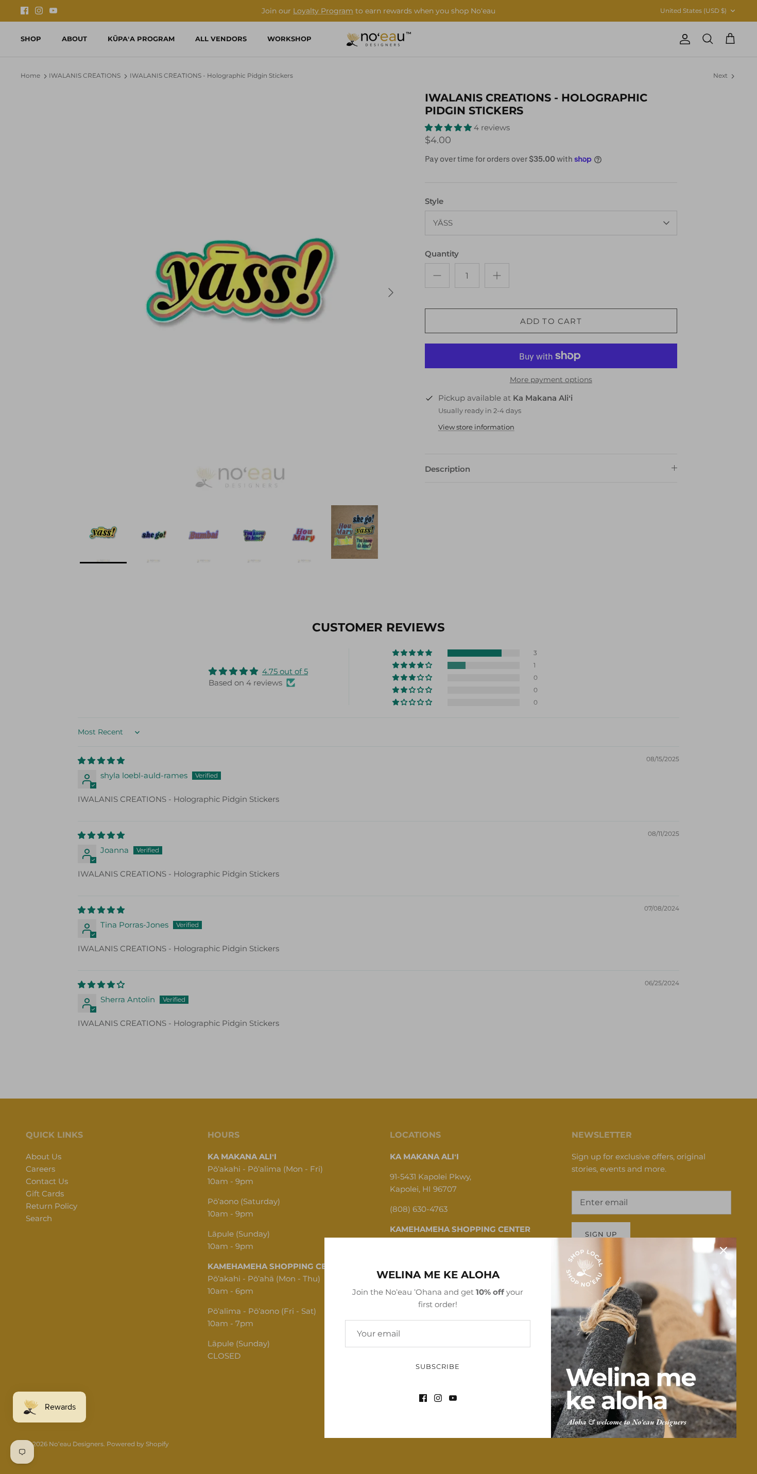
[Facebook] (423, 1398)
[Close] (723, 1250)
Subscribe (438, 1366)
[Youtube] (453, 1398)
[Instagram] (438, 1398)
